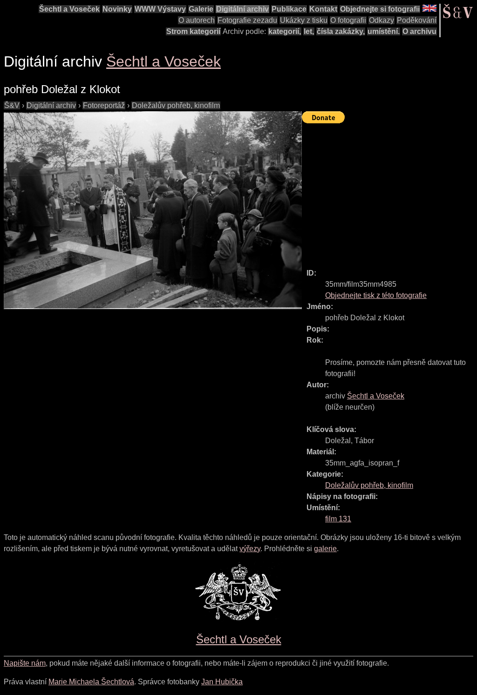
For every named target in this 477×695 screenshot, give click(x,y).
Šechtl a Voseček (69, 9)
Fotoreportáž (104, 105)
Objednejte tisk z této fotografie (376, 295)
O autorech (196, 20)
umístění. (384, 31)
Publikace (289, 9)
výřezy (249, 549)
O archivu (419, 31)
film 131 (338, 519)
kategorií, (284, 31)
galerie (325, 549)
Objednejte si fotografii (380, 9)
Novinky (117, 9)
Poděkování (416, 20)
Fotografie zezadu (247, 20)
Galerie (201, 9)
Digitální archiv (242, 9)
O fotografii (348, 20)
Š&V (12, 105)
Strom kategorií (193, 31)
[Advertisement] (389, 192)
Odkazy (381, 20)
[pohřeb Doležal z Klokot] (153, 210)
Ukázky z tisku (303, 20)
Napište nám (25, 663)
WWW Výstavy (160, 9)
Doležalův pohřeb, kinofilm (176, 105)
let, (309, 31)
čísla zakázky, (341, 31)
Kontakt (323, 9)
